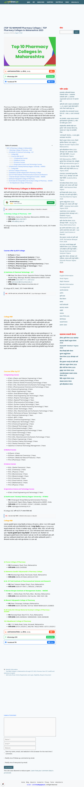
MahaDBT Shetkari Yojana (69, 346)
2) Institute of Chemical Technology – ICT (21, 152)
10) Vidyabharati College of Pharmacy (21, 183)
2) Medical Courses (19, 160)
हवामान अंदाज (63, 325)
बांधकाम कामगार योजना (66, 381)
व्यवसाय (67, 2)
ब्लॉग (34, 2)
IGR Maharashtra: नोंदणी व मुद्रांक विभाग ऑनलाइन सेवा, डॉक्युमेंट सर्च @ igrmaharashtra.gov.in (69, 161)
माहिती (61, 310)
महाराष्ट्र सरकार (40, 2)
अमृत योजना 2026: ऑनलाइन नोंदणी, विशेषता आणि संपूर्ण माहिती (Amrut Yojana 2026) (69, 168)
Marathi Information (12, 669)
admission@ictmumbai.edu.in (22, 282)
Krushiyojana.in (40, 785)
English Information (66, 276)
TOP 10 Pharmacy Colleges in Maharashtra (19, 148)
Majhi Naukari (64, 281)
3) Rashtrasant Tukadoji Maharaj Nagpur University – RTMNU (27, 166)
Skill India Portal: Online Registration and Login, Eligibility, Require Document (28, 675)
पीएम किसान (63, 299)
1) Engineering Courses (20, 158)
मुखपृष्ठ (28, 2)
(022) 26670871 (21, 219)
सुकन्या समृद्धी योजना (65, 354)
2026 (61, 348)
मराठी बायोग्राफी (64, 304)
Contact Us (40, 782)
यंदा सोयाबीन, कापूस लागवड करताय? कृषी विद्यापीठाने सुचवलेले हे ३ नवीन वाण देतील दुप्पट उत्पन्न (69, 120)
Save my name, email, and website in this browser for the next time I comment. (29, 752)
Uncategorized (65, 287)
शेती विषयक (63, 319)
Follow (51, 81)
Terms (52, 782)
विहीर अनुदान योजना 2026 (67, 378)
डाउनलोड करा (50, 202)
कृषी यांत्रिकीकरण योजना (66, 384)
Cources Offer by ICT (17, 156)
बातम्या (61, 302)
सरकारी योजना (50, 2)
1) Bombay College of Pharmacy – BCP (20, 150)
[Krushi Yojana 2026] (11, 2)
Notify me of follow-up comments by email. (20, 758)
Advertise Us (75, 2)
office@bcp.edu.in (18, 221)
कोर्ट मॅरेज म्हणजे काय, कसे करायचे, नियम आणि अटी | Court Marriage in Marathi (27, 293)
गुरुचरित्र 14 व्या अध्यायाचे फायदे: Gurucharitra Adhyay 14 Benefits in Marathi (27, 209)
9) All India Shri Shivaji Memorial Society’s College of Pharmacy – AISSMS (31, 181)
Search (76, 32)
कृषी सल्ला (62, 296)
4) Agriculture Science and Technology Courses (28, 164)
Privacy (47, 782)
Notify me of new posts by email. (16, 762)
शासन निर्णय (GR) (64, 316)
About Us (33, 782)
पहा (52, 71)
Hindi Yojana (64, 278)
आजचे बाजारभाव (64, 290)
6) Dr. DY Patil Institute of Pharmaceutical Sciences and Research (28, 175)
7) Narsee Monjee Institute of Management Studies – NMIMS (27, 177)
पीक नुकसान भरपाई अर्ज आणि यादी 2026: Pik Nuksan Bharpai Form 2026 (69, 239)
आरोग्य (61, 293)
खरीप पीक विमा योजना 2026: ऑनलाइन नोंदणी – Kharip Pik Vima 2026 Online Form (68, 223)
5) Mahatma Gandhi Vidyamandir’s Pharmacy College (25, 172)
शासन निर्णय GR (59, 2)
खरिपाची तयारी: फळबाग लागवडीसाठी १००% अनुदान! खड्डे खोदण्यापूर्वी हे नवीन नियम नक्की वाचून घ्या (69, 106)
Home (23, 782)
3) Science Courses (19, 162)
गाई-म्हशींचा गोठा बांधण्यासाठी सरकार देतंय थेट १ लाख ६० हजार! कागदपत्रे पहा (69, 113)
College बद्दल (14, 154)
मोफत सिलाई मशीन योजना (66, 351)
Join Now (51, 76)
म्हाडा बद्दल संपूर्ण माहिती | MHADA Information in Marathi (22, 516)
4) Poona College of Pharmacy (18, 170)
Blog (27, 782)
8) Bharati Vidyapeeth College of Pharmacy (22, 179)
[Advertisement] (42, 13)
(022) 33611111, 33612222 (25, 280)
